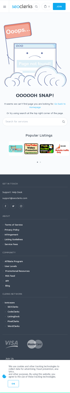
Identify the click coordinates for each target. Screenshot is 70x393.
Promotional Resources (17, 271)
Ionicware (10, 302)
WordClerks (14, 326)
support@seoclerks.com (14, 198)
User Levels (11, 266)
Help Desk (17, 192)
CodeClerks (13, 311)
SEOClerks (13, 306)
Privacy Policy (12, 229)
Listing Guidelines (14, 239)
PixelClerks (13, 321)
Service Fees (11, 244)
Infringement (11, 234)
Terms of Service (14, 224)
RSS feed (10, 275)
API (7, 280)
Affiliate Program (14, 261)
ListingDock (14, 316)
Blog (7, 285)
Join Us (9, 358)
